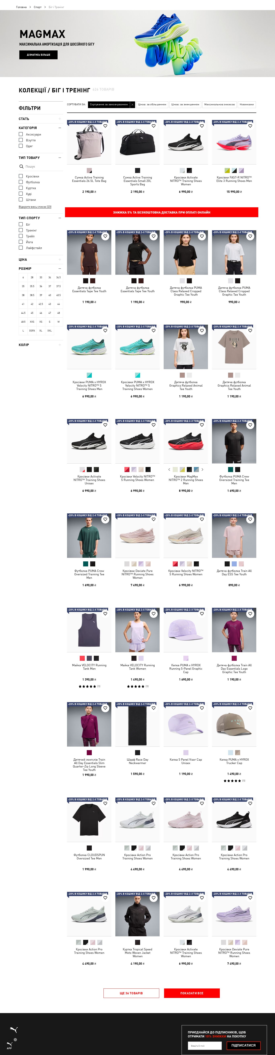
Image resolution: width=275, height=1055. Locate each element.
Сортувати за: (76, 104)
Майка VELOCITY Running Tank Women (137, 666)
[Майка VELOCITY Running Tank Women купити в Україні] (137, 630)
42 (32, 304)
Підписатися (244, 1045)
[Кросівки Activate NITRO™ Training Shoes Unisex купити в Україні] (89, 441)
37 (50, 286)
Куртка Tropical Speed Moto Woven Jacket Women (137, 953)
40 (50, 295)
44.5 (23, 313)
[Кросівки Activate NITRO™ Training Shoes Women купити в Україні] (186, 142)
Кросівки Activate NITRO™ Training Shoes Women (186, 181)
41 (23, 304)
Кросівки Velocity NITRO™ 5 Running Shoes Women (137, 478)
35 (23, 286)
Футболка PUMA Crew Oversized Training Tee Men (234, 480)
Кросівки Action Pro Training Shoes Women (137, 856)
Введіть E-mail (198, 1046)
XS (40, 321)
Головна (21, 7)
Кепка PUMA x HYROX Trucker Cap (234, 761)
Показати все (191, 993)
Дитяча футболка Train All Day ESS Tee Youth (234, 572)
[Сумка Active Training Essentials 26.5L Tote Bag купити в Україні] (89, 142)
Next (202, 469)
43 (50, 304)
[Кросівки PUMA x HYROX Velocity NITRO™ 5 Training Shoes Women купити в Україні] (137, 347)
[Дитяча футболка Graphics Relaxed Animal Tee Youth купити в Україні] (186, 347)
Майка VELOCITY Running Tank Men (89, 666)
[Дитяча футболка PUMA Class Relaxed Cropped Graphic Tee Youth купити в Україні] (186, 252)
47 (50, 313)
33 (41, 277)
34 (50, 277)
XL (40, 330)
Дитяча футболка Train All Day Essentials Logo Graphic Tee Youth (234, 668)
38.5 (32, 295)
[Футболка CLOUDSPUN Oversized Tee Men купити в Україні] (89, 820)
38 (23, 295)
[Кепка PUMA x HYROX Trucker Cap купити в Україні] (234, 724)
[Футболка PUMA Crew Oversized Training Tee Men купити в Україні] (234, 441)
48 (58, 313)
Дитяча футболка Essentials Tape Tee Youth (89, 289)
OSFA (32, 330)
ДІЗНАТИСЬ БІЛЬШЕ (38, 54)
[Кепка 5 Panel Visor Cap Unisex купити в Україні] (186, 724)
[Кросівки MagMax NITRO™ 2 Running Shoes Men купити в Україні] (186, 441)
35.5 (32, 286)
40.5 (58, 295)
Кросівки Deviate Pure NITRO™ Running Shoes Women (137, 574)
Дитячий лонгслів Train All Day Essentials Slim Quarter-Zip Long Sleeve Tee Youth (89, 764)
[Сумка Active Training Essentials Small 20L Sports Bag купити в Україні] (137, 142)
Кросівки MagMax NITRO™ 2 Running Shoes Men (186, 480)
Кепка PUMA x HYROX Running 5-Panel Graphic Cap (185, 668)
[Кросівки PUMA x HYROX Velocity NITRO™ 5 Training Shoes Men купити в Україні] (89, 347)
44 (58, 304)
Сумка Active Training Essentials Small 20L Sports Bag (137, 181)
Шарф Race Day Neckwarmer (137, 761)
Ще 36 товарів (131, 993)
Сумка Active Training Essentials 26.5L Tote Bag (89, 179)
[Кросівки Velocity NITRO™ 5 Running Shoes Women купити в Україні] (137, 441)
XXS (32, 321)
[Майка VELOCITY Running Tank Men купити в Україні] (89, 630)
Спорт (37, 7)
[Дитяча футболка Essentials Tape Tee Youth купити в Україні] (89, 252)
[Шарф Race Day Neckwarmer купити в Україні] (137, 724)
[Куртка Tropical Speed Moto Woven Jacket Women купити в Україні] (137, 914)
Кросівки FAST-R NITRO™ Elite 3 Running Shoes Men (234, 179)
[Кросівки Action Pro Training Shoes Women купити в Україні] (137, 820)
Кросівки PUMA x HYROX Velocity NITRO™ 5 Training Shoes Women (137, 385)
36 (41, 286)
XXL (50, 330)
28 (32, 277)
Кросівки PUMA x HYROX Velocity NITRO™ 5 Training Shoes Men (89, 385)
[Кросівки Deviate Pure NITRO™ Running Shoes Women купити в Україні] (137, 535)
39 (41, 295)
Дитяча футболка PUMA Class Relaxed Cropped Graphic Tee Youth (186, 291)
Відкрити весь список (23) (35, 206)
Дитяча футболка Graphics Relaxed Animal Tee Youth (186, 385)
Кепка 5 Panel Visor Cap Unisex (186, 761)
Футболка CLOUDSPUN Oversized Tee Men (89, 856)
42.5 (41, 304)
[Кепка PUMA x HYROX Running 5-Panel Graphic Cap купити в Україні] (186, 630)
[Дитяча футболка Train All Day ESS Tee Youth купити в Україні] (234, 535)
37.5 (58, 286)
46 (41, 313)
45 (32, 313)
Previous (169, 469)
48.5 (23, 321)
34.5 (58, 277)
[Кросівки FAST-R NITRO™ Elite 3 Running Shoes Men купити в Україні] (234, 142)
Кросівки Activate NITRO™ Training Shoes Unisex (89, 480)
